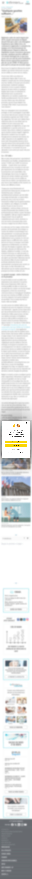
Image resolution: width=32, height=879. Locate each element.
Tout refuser (16, 445)
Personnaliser (16, 449)
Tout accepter (16, 442)
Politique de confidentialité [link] (16, 453)
